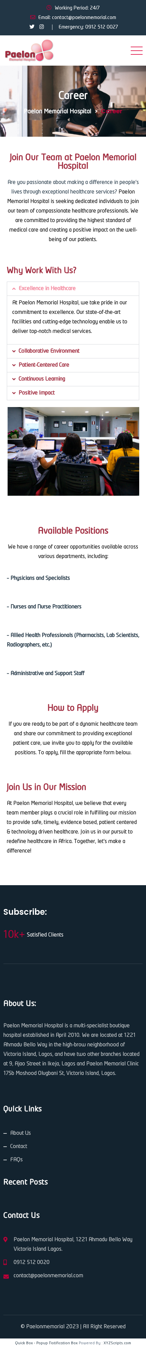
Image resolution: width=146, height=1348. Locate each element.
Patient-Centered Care (44, 365)
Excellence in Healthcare (47, 288)
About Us (20, 1133)
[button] (73, 289)
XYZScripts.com (117, 1343)
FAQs (16, 1159)
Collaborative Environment (49, 351)
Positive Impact (37, 392)
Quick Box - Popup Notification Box (46, 1343)
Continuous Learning (42, 379)
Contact (18, 1146)
